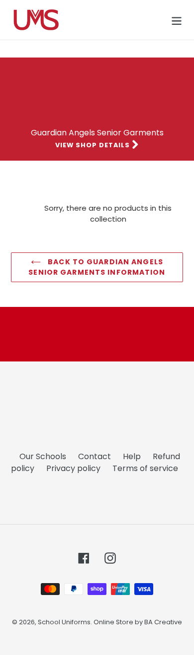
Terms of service (145, 468)
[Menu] (177, 20)
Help (132, 456)
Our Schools (42, 456)
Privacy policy (73, 468)
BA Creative (163, 622)
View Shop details (93, 145)
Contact (94, 456)
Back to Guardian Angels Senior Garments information (96, 267)
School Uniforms (64, 622)
